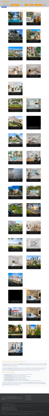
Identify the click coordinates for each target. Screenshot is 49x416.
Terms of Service (9, 398)
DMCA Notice (15, 398)
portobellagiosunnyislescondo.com (11, 396)
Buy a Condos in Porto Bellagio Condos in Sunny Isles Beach (9, 409)
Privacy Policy (4, 398)
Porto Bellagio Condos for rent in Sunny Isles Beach (8, 408)
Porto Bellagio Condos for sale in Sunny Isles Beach (8, 407)
